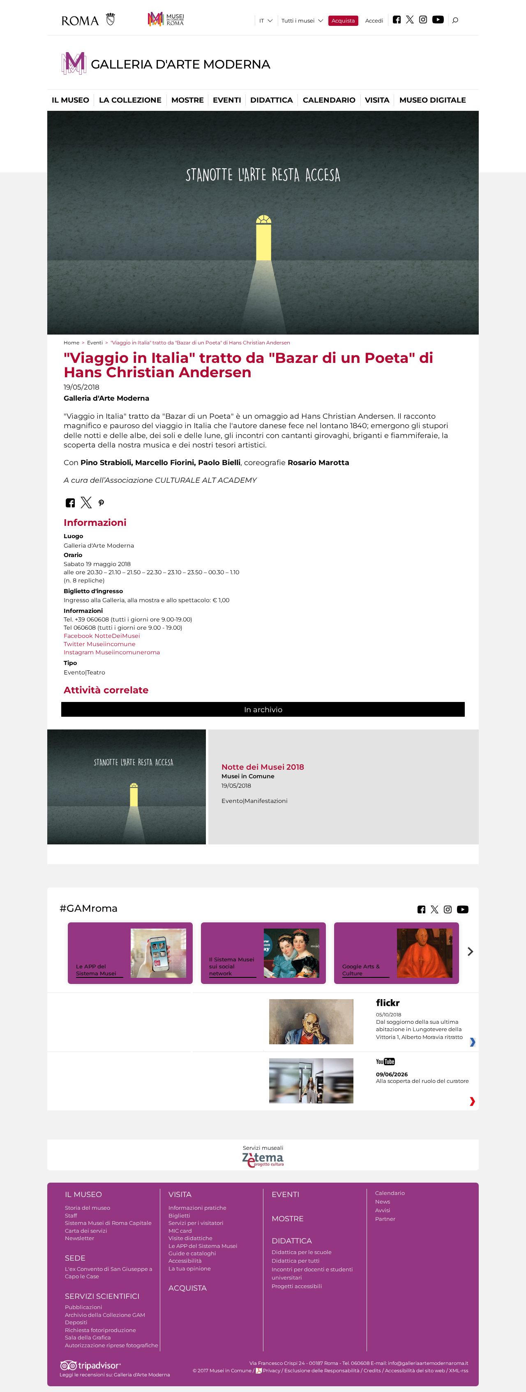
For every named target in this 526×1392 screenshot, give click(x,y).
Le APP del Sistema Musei (96, 970)
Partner (385, 1218)
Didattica (271, 100)
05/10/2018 (419, 1026)
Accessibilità (185, 1260)
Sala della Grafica (88, 1337)
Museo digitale (432, 100)
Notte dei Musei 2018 (262, 767)
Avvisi (382, 1210)
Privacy (271, 1371)
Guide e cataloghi (192, 1253)
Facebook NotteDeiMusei (102, 636)
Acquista (343, 20)
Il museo (70, 100)
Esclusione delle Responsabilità (322, 1371)
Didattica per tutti (296, 1260)
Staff (71, 1215)
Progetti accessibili (297, 1286)
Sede (75, 1258)
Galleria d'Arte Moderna (180, 64)
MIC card (180, 1230)
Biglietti (179, 1215)
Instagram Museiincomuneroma (112, 652)
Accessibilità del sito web (415, 1371)
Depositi (76, 1322)
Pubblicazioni (83, 1307)
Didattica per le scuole (302, 1252)
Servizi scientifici (102, 1296)
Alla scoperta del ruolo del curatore (422, 1081)
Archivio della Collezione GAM (105, 1315)
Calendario (329, 100)
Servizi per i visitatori (196, 1223)
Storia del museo (87, 1207)
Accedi (374, 20)
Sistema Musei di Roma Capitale (108, 1223)
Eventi (227, 100)
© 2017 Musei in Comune (222, 1371)
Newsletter (79, 1238)
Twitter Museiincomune (100, 644)
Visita (377, 100)
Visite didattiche (190, 1238)
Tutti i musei (298, 20)
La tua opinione (189, 1268)
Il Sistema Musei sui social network (231, 966)
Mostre (187, 100)
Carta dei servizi (86, 1230)
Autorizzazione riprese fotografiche (111, 1345)
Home (71, 342)
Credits (372, 1371)
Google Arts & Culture (361, 970)
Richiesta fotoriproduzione (100, 1330)
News (382, 1201)
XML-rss (458, 1371)
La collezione (130, 100)
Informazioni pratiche (197, 1207)
